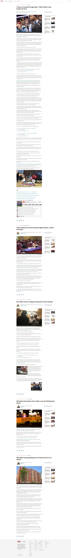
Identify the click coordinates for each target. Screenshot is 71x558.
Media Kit (46, 547)
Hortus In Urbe (35, 546)
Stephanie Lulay (23, 11)
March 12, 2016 (25, 71)
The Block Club (35, 545)
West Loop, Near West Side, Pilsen (21, 455)
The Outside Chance (36, 543)
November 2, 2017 (29, 357)
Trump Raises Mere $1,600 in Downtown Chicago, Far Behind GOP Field (26, 193)
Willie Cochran (24, 328)
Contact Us (46, 544)
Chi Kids (30, 544)
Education (30, 546)
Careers (45, 546)
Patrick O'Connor (31, 329)
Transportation (30, 554)
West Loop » (46, 30)
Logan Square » (46, 420)
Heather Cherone (24, 232)
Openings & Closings (36, 548)
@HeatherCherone (24, 233)
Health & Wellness (31, 548)
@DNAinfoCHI (33, 128)
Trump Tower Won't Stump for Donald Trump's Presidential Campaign (25, 196)
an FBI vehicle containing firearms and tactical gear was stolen (27, 439)
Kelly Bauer (30, 11)
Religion (30, 551)
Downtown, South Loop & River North (22, 299)
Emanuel (21, 269)
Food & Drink (30, 547)
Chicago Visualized (36, 544)
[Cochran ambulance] (22, 369)
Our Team (46, 545)
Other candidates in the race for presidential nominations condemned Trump (26, 80)
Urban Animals (30, 555)
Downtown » (46, 412)
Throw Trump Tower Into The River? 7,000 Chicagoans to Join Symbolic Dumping (27, 195)
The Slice (35, 550)
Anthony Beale (26, 259)
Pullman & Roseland (19, 225)
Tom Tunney (19, 289)
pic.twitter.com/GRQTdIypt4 (21, 129)
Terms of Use (18, 554)
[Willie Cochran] (36, 386)
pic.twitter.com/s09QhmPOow (29, 70)
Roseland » (46, 311)
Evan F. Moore (19, 11)
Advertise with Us (46, 543)
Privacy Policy (21, 554)
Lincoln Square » (47, 242)
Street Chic (35, 549)
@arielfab (23, 406)
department (35, 259)
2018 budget (25, 265)
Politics (29, 225)
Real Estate (29, 455)
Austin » (46, 250)
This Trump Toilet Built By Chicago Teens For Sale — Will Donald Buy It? (26, 191)
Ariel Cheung (23, 405)
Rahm (19, 269)
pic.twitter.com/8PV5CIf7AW (21, 134)
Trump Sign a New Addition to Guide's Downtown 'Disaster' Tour (25, 198)
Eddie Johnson (30, 267)
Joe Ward (27, 11)
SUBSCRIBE (41, 549)
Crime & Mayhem (25, 225)
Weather (30, 556)
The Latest (30, 553)
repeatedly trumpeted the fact (27, 270)
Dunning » (46, 424)
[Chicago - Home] (2, 1)
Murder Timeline (36, 547)
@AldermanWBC (19, 356)
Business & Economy (31, 543)
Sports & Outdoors (31, 552)
